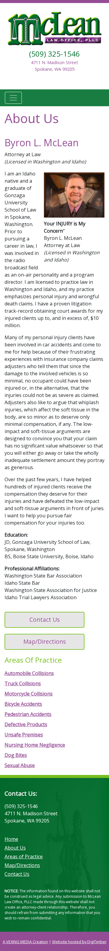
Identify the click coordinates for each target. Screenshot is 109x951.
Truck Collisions (23, 683)
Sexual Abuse (20, 765)
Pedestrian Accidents (28, 714)
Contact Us (44, 619)
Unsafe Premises (24, 734)
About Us (15, 847)
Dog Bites (16, 755)
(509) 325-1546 (54, 54)
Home (11, 839)
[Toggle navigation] (13, 98)
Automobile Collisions (29, 673)
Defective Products (26, 724)
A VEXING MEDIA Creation (25, 941)
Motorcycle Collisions (29, 693)
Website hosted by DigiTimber (79, 941)
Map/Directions (44, 641)
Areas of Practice (24, 856)
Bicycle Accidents (23, 704)
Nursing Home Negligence (35, 745)
